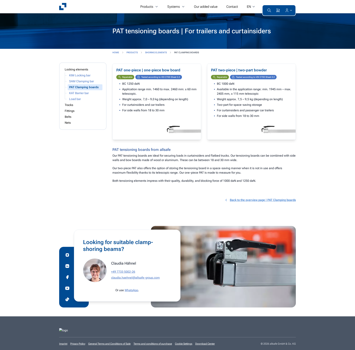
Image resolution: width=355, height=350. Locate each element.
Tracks (69, 105)
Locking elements (76, 69)
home (115, 52)
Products (146, 7)
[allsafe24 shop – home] (63, 6)
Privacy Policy (77, 343)
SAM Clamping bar (81, 81)
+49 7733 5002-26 (123, 271)
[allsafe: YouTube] (67, 288)
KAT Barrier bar (79, 93)
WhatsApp (131, 290)
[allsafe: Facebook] (67, 277)
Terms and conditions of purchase (152, 343)
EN (249, 7)
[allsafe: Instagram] (67, 255)
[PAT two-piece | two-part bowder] (251, 102)
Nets (68, 122)
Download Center (205, 343)
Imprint (63, 343)
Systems (173, 7)
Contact (232, 7)
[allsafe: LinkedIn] (67, 266)
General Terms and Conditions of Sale (109, 343)
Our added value (205, 7)
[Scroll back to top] (346, 344)
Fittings (70, 111)
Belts (68, 117)
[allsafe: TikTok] (67, 299)
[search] (269, 10)
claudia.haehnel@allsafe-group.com (135, 277)
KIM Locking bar (79, 75)
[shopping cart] (278, 10)
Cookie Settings (183, 343)
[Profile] (288, 10)
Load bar (75, 99)
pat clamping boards (186, 52)
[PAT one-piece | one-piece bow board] (157, 102)
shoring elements (156, 52)
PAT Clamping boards (84, 87)
